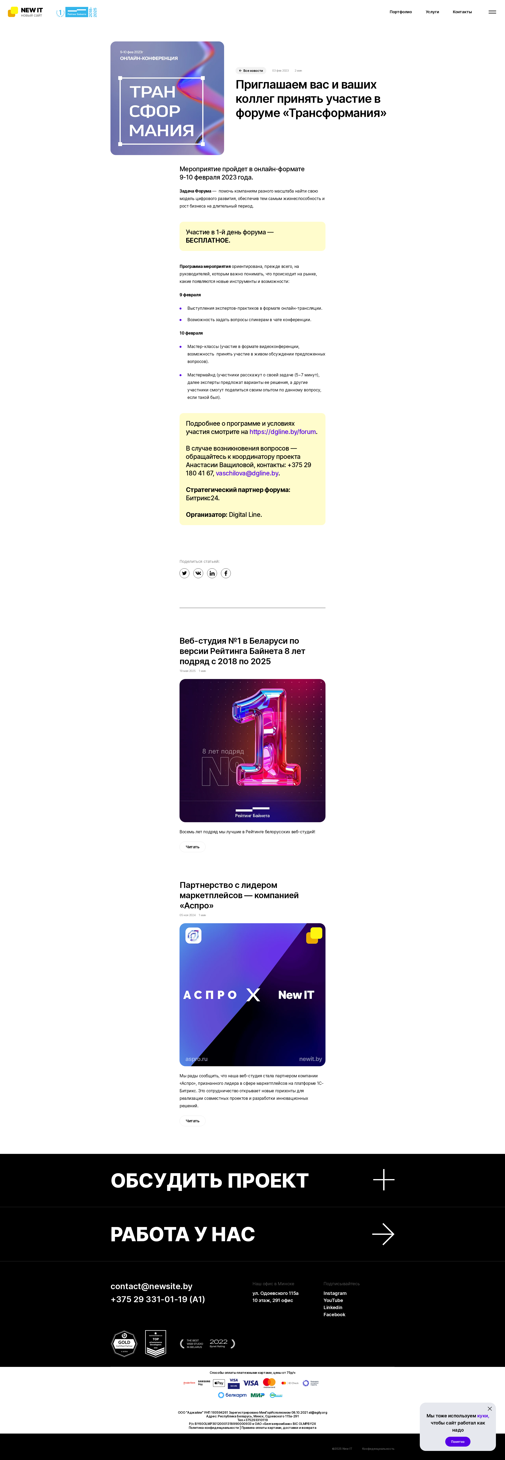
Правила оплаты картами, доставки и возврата (278, 1428)
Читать (192, 847)
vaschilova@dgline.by (247, 473)
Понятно (458, 1442)
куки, (483, 1416)
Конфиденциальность (378, 1449)
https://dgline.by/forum (283, 432)
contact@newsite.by (151, 1286)
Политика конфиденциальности (214, 1428)
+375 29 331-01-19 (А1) (157, 1299)
